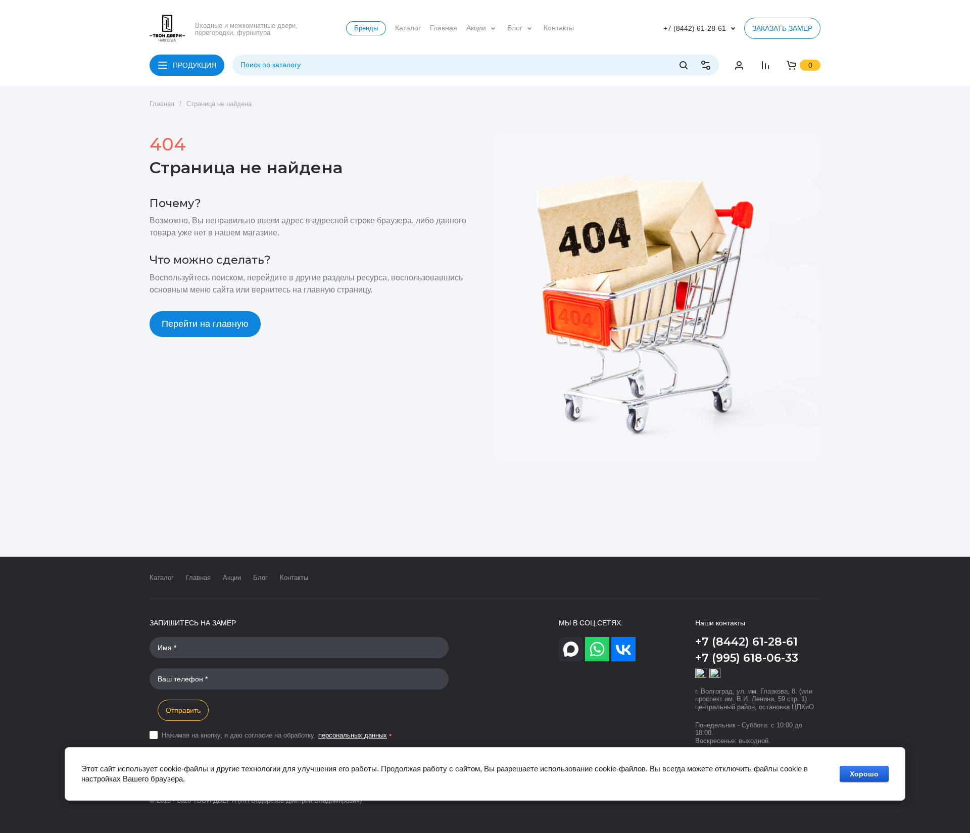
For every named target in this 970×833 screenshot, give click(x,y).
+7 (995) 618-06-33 (746, 658)
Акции (232, 577)
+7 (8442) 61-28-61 (694, 28)
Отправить (183, 710)
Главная (198, 577)
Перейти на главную (205, 324)
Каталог (162, 577)
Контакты (294, 577)
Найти (683, 65)
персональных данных (352, 735)
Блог (260, 577)
